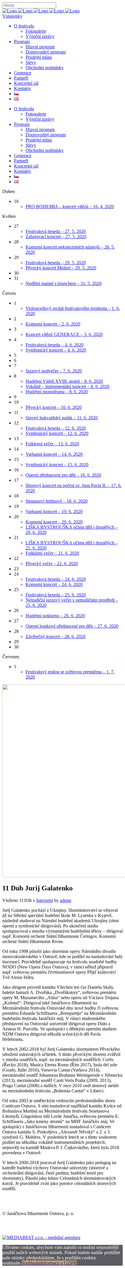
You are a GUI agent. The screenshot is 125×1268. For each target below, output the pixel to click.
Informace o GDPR (59, 1262)
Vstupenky (12, 16)
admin (65, 900)
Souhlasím (31, 1262)
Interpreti (44, 900)
